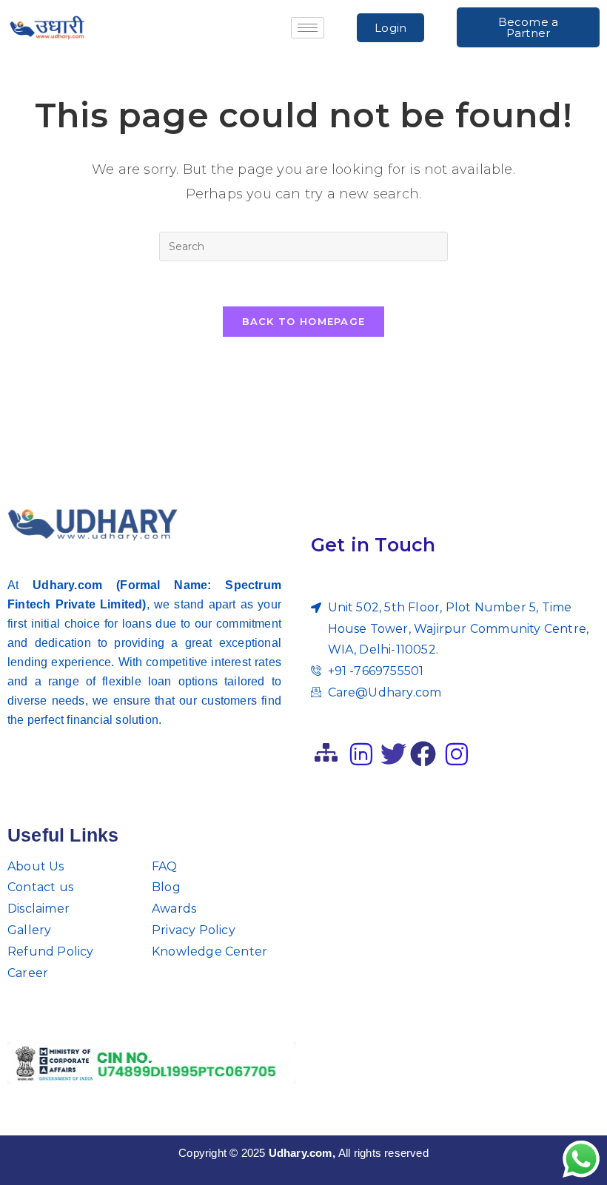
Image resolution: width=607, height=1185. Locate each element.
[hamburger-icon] (307, 27)
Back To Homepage (304, 321)
